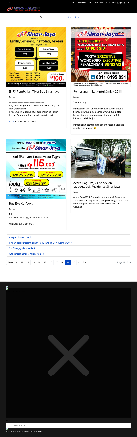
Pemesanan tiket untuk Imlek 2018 (97, 91)
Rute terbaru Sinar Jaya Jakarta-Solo (27, 253)
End (85, 262)
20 (74, 262)
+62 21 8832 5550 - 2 (80, 2)
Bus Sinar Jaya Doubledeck (22, 248)
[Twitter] (10, 2)
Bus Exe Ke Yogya (21, 203)
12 (27, 262)
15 (45, 262)
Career (84, 17)
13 (33, 262)
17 (56, 262)
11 (22, 262)
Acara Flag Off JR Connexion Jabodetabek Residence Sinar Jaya (96, 184)
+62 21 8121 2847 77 (97, 2)
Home (46, 17)
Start (10, 262)
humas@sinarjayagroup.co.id (117, 2)
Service (12, 97)
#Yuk (11, 121)
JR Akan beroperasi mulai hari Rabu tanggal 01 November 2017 (40, 242)
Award (110, 17)
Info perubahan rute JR (20, 237)
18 (62, 262)
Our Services (73, 17)
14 (39, 262)
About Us (120, 17)
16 (51, 262)
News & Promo (58, 17)
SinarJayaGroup (97, 17)
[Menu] (129, 17)
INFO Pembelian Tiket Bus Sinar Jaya (34, 91)
